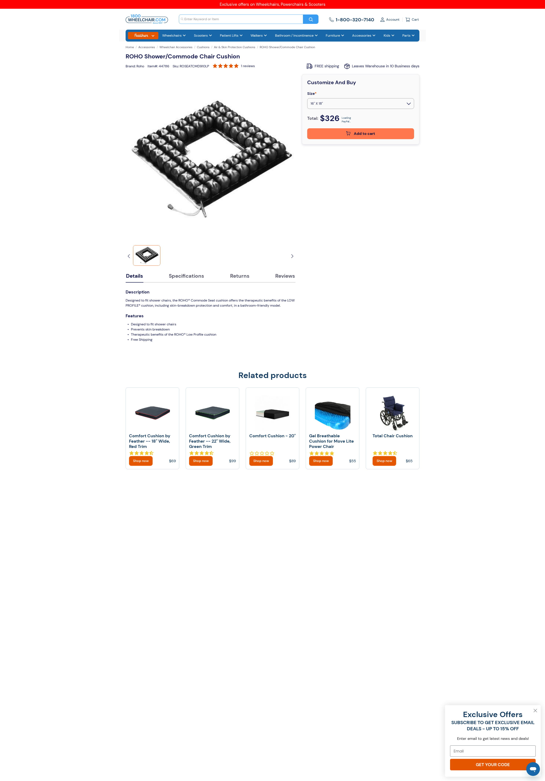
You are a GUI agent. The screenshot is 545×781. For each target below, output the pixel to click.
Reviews (285, 276)
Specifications (186, 276)
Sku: (176, 66)
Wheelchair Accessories (175, 47)
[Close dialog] (535, 710)
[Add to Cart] (141, 461)
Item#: (153, 66)
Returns (240, 276)
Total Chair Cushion (393, 436)
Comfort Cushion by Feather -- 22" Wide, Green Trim (210, 441)
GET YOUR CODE (493, 764)
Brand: (131, 66)
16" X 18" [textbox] (317, 103)
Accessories (146, 47)
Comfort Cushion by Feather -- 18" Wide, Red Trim (149, 441)
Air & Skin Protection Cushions (234, 47)
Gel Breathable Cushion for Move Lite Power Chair (331, 441)
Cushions (203, 47)
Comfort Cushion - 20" (272, 436)
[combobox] (241, 19)
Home (130, 47)
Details (134, 276)
